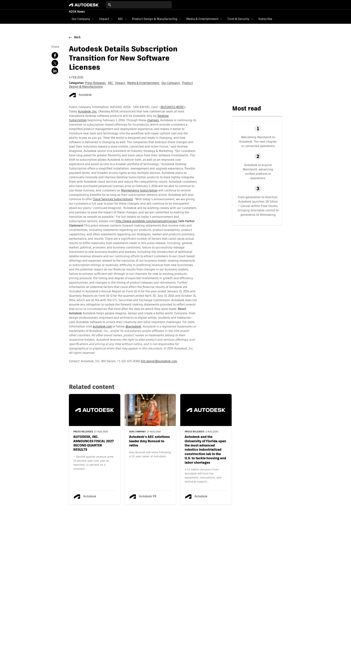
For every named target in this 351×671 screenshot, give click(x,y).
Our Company (81, 19)
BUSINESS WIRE (172, 107)
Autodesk (85, 95)
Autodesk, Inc (87, 111)
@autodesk (133, 326)
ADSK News (77, 11)
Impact (104, 19)
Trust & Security (238, 19)
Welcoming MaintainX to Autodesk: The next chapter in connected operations (258, 141)
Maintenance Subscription (139, 190)
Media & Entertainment (202, 19)
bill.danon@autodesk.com (159, 361)
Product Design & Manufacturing (154, 19)
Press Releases (95, 83)
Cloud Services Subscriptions (113, 199)
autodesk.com (102, 326)
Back (77, 37)
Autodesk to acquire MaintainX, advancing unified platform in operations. (258, 171)
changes (153, 120)
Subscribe (265, 19)
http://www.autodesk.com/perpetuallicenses (146, 221)
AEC (120, 19)
